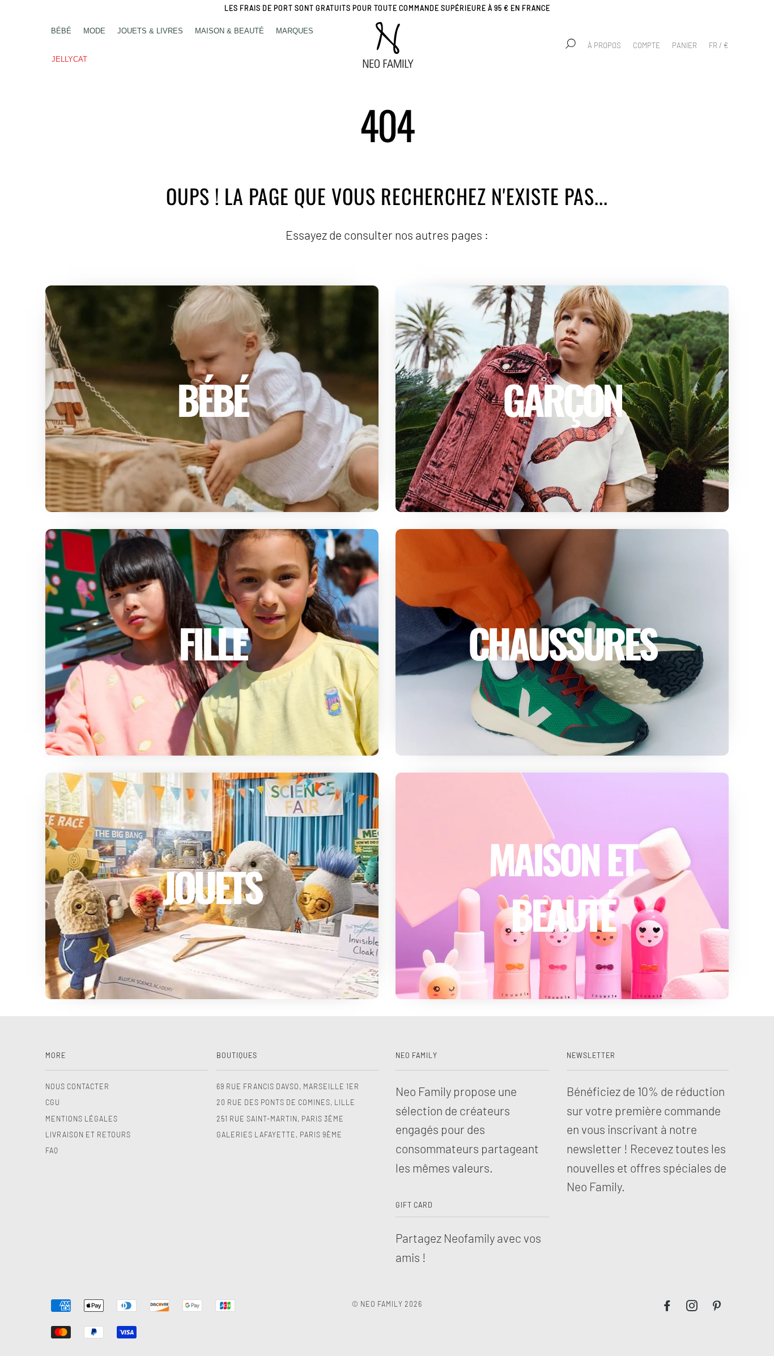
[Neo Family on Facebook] (667, 1307)
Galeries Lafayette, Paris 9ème (279, 1134)
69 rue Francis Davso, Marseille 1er (287, 1086)
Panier (684, 45)
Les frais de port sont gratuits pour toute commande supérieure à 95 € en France (387, 8)
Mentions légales (81, 1119)
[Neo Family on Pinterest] (717, 1307)
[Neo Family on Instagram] (692, 1307)
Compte (646, 45)
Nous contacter (77, 1086)
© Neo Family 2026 (387, 1304)
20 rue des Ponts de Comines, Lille (285, 1102)
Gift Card (414, 1205)
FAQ (51, 1150)
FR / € (718, 45)
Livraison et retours (88, 1134)
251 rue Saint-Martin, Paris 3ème (280, 1119)
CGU (52, 1102)
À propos (604, 45)
